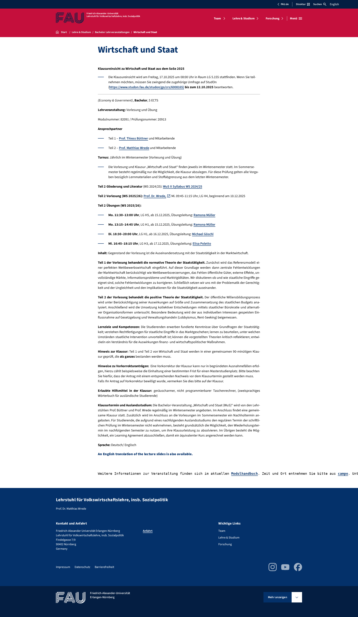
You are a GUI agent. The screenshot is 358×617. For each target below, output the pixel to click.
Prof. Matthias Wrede (134, 148)
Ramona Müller (204, 215)
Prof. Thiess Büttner (133, 138)
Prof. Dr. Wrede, (155, 196)
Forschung (273, 18)
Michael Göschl (202, 234)
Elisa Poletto (202, 243)
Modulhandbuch (244, 473)
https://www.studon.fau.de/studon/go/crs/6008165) (146, 87)
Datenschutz (82, 567)
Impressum (63, 567)
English (334, 4)
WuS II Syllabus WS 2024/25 (182, 186)
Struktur (301, 4)
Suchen (317, 4)
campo (343, 473)
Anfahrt (148, 531)
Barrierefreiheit (104, 567)
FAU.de (285, 4)
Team (217, 18)
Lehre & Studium (244, 18)
